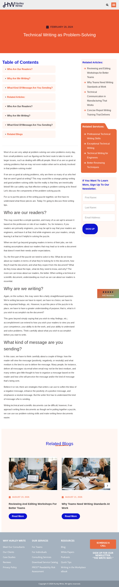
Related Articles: (16, 97)
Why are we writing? (19, 78)
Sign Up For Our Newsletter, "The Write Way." (103, 555)
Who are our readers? (20, 69)
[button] (108, 293)
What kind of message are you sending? (30, 88)
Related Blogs (15, 134)
